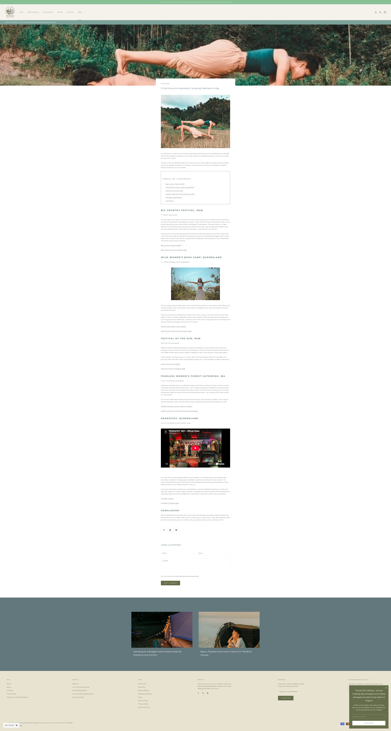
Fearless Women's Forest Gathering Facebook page (179, 411)
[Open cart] (385, 12)
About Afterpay (143, 690)
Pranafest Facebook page (170, 503)
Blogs (80, 12)
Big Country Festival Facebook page (174, 250)
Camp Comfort (48, 12)
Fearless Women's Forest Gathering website (176, 406)
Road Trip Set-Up (33, 12)
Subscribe (369, 723)
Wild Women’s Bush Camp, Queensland (180, 187)
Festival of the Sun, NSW (174, 191)
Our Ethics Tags (78, 697)
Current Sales (11, 694)
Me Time (60, 12)
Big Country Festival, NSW (175, 184)
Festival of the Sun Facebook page (173, 369)
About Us (75, 684)
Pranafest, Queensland (173, 197)
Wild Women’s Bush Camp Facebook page (176, 331)
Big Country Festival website (171, 245)
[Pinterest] (207, 693)
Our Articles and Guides (80, 687)
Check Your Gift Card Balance (17, 697)
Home (21, 12)
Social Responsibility (79, 690)
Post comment (170, 583)
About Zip (141, 687)
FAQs (140, 697)
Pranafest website (167, 499)
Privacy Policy (143, 704)
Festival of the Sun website (170, 364)
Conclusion (170, 201)
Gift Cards (70, 12)
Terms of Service (144, 707)
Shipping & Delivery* (145, 694)
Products (10, 690)
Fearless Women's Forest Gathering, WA (180, 194)
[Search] (380, 12)
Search (9, 684)
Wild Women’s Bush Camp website (173, 326)
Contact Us (142, 684)
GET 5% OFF (9, 725)
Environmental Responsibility (82, 694)
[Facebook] (198, 693)
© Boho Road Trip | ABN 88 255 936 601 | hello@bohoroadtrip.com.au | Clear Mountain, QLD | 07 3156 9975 (40, 723)
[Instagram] (203, 693)
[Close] (386, 688)
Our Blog (14, 22)
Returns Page (143, 700)
